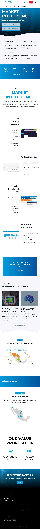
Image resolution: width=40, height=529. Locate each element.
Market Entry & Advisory (13, 6)
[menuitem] (24, 507)
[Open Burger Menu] (35, 2)
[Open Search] (27, 2)
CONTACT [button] (20, 482)
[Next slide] (18, 167)
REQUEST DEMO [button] (20, 270)
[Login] (24, 2)
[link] (10, 306)
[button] (15, 325)
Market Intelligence (22, 6)
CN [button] (31, 2)
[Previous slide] (4, 167)
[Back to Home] (8, 2)
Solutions (5, 6)
